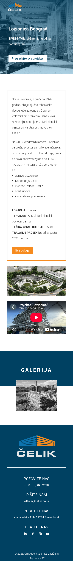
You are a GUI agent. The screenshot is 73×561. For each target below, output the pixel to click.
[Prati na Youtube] (47, 534)
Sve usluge (22, 251)
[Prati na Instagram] (40, 534)
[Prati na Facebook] (33, 534)
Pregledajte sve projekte (28, 59)
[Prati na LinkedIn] (25, 534)
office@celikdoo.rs (36, 501)
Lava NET (39, 558)
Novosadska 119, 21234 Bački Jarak (36, 517)
